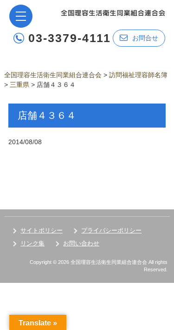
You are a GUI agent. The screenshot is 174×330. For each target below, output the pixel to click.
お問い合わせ (81, 243)
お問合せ (145, 38)
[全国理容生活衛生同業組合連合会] (113, 12)
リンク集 (32, 243)
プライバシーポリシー (111, 230)
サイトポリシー (41, 230)
